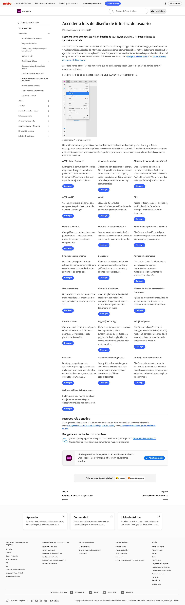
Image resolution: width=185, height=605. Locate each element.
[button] (165, 4)
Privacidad (110, 601)
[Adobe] (7, 3)
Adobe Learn (119, 557)
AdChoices (176, 601)
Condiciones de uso (121, 601)
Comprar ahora (113, 3)
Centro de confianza (158, 574)
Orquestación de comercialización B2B (54, 560)
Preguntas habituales (29, 44)
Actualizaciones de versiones (32, 39)
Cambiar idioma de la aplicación (33, 73)
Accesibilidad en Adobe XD (31, 86)
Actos (154, 557)
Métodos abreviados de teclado (33, 91)
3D (7, 566)
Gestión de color (27, 56)
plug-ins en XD (108, 426)
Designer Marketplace (137, 56)
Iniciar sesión (175, 3)
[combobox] (128, 11)
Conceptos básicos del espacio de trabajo (33, 67)
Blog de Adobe (156, 584)
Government (83, 553)
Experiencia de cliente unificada (52, 553)
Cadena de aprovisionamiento (161, 570)
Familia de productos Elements (15, 569)
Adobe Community (121, 553)
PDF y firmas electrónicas (44, 3)
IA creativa (9, 549)
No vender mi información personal (158, 601)
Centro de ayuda (121, 547)
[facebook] (32, 601)
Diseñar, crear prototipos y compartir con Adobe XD (34, 50)
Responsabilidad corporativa (161, 564)
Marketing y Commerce (67, 3)
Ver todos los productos (13, 576)
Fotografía (9, 552)
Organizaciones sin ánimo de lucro (89, 550)
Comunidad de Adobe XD (144, 438)
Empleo (154, 553)
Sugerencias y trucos (29, 96)
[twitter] (41, 601)
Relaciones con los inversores (161, 567)
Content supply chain (48, 550)
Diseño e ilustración (12, 556)
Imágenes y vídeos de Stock (14, 573)
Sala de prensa (156, 560)
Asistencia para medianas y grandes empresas (130, 560)
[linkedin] (45, 601)
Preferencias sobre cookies (137, 601)
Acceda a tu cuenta (158, 547)
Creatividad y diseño (22, 3)
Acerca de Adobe (157, 550)
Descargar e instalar (122, 550)
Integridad (155, 577)
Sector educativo (84, 547)
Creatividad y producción (50, 557)
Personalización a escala (49, 547)
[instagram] (36, 601)
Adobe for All (156, 581)
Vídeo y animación (11, 559)
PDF (7, 563)
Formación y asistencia (91, 3)
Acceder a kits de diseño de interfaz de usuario (35, 79)
